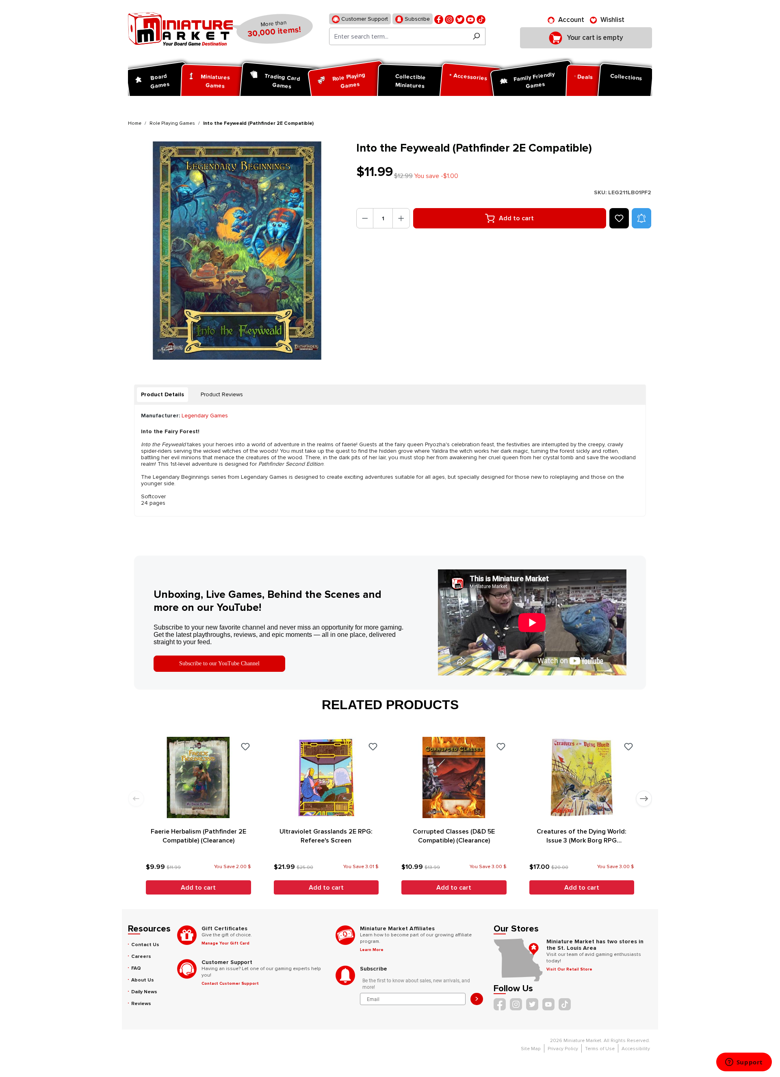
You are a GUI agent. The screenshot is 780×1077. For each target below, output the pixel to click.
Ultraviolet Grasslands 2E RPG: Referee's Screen (326, 836)
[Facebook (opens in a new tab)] (438, 18)
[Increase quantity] (401, 218)
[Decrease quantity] (365, 218)
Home (134, 123)
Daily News (144, 992)
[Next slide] (644, 798)
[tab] (162, 394)
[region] (237, 250)
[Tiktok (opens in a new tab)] (481, 18)
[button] (641, 218)
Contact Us (145, 945)
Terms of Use (600, 1049)
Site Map (531, 1049)
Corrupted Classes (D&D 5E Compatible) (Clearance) (454, 836)
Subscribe (416, 18)
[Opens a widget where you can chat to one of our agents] (744, 1063)
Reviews (141, 1004)
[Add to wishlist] (619, 218)
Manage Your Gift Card (225, 943)
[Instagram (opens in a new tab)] (449, 18)
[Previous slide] (136, 798)
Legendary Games (205, 415)
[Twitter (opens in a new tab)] (459, 18)
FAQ (136, 968)
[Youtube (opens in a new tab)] (470, 18)
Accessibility (636, 1049)
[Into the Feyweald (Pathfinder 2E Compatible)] (237, 250)
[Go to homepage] (180, 29)
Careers (141, 956)
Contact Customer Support (230, 983)
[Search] (476, 36)
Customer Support (364, 18)
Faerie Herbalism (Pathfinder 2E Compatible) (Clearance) (198, 836)
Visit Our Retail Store (569, 969)
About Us (142, 980)
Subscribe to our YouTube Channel (219, 663)
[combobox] (398, 36)
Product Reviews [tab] (222, 394)
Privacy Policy (563, 1049)
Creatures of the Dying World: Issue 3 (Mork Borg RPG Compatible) (581, 836)
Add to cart (516, 218)
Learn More (372, 949)
